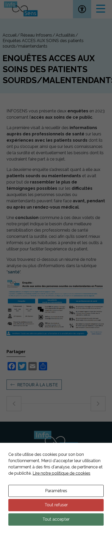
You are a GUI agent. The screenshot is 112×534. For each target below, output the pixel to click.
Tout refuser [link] (56, 504)
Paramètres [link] (56, 490)
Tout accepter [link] (56, 519)
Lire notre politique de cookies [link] (61, 473)
